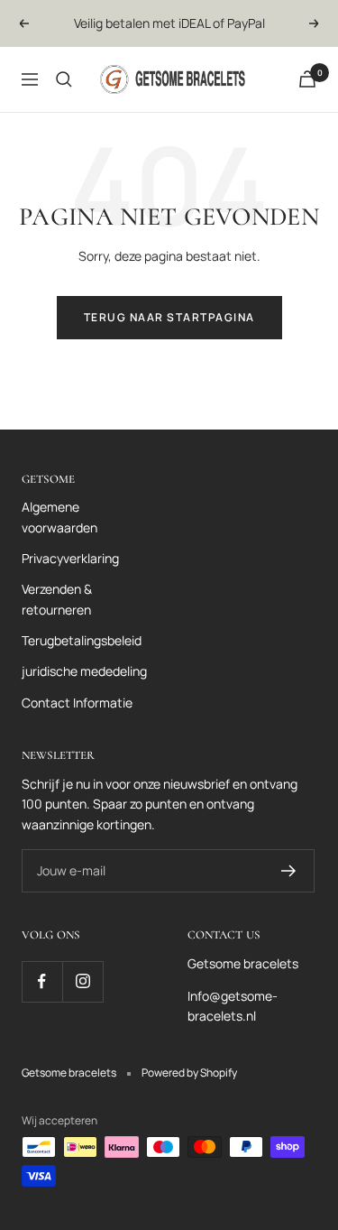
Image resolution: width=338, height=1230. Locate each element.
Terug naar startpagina (169, 317)
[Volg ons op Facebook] (42, 981)
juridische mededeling (84, 671)
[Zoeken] (64, 79)
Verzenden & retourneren (57, 598)
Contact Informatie (77, 702)
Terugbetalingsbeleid (82, 640)
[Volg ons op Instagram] (82, 981)
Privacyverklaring (70, 558)
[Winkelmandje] (307, 79)
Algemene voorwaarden (59, 516)
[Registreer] (289, 871)
